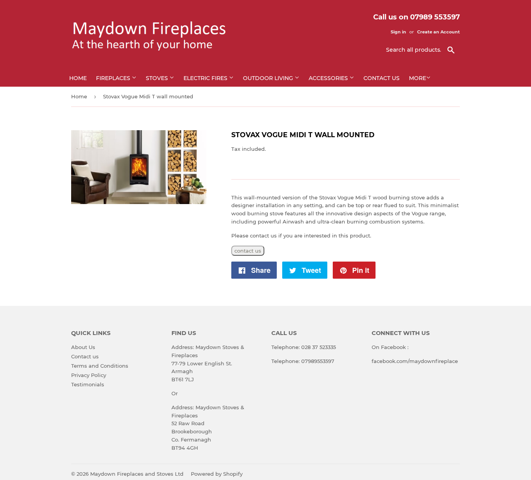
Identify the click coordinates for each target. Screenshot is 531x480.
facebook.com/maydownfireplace (415, 361)
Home (78, 78)
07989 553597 (435, 17)
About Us (83, 347)
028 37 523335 (318, 347)
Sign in (398, 32)
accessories (329, 78)
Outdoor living (269, 78)
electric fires (206, 78)
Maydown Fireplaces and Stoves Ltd (136, 474)
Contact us (381, 78)
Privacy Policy (88, 375)
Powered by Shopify (217, 474)
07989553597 (317, 361)
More (417, 78)
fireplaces (114, 78)
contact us (247, 251)
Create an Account (438, 32)
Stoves (157, 78)
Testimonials (87, 384)
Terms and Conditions (99, 366)
